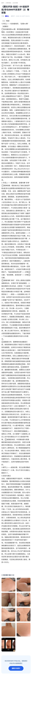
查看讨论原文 (16, 668)
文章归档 (8, 3)
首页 (2, 3)
